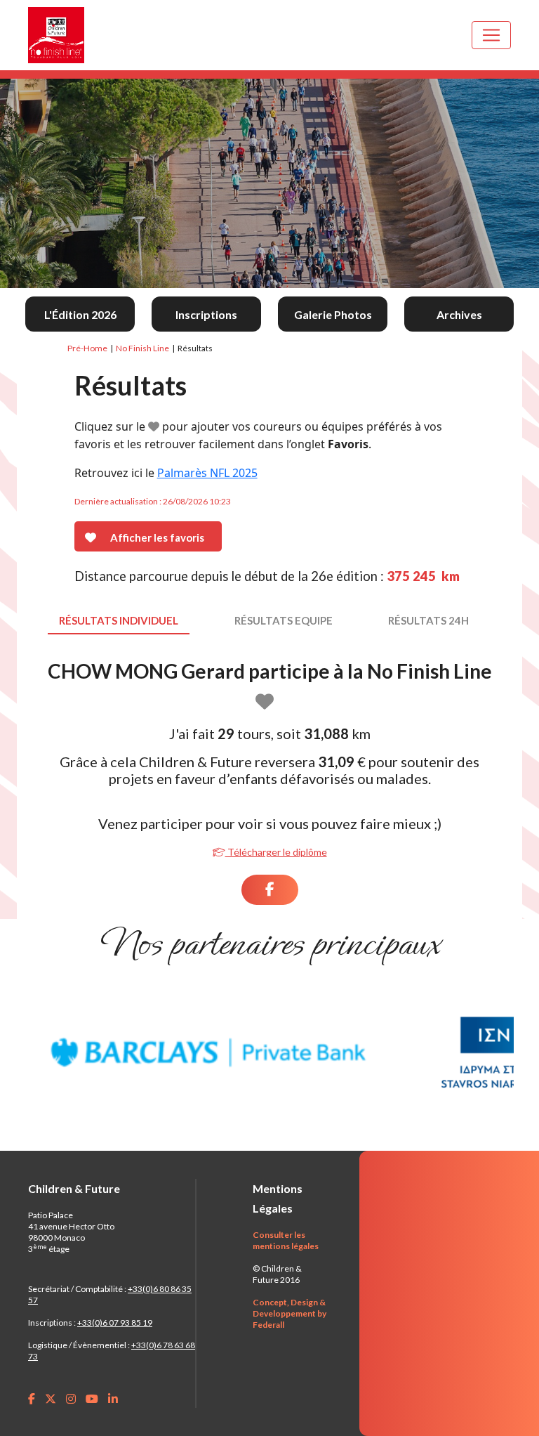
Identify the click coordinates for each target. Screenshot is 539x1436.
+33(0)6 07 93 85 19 (114, 1322)
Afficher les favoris (157, 537)
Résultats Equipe (283, 620)
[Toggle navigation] (491, 35)
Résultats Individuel (118, 620)
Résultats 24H (428, 620)
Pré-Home (87, 348)
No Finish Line (142, 348)
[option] (208, 1052)
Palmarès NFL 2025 (207, 473)
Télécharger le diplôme (276, 852)
